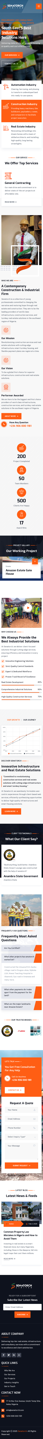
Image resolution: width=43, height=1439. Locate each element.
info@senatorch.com (15, 1410)
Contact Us (10, 65)
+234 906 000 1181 (14, 1416)
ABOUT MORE (10, 416)
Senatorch (22, 1431)
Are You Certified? (12, 948)
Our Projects (9, 1379)
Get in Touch (9, 1386)
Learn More (10, 811)
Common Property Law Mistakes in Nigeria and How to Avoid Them (20, 1235)
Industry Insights (11, 1383)
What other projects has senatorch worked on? (19, 958)
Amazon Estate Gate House (19, 572)
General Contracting (18, 183)
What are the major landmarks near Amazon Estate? (17, 1005)
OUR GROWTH (13, 720)
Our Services (11, 56)
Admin (11, 1224)
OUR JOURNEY (29, 720)
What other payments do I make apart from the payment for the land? (18, 992)
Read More (8, 1259)
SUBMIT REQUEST (20, 1166)
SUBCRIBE (21, 1315)
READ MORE (10, 202)
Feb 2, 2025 (33, 1224)
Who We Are (9, 1371)
